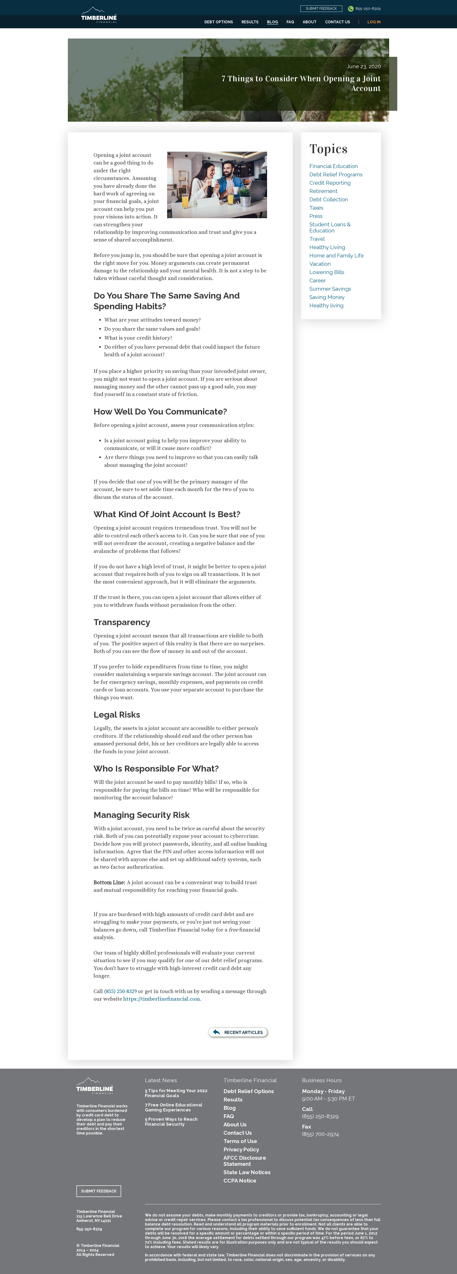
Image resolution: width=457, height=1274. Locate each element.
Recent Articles (243, 1032)
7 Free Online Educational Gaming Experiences (174, 1107)
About (310, 22)
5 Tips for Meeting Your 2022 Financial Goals (176, 1093)
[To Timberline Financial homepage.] (99, 17)
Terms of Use (240, 1141)
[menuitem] (218, 21)
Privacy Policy (241, 1149)
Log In (374, 22)
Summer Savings (330, 289)
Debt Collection (328, 199)
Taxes (316, 208)
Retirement (323, 191)
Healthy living (326, 305)
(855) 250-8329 (120, 991)
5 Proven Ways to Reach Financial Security (171, 1122)
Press (316, 216)
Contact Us (337, 22)
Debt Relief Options (249, 1091)
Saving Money (327, 297)
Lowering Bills (326, 272)
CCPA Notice (240, 1180)
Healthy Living (327, 247)
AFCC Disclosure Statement (245, 1161)
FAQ (290, 22)
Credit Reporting (330, 183)
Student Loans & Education (330, 227)
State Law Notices (247, 1172)
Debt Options (218, 22)
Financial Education (333, 166)
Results (250, 22)
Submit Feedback (321, 8)
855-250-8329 (368, 8)
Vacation (320, 264)
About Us (235, 1124)
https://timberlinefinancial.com (161, 999)
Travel (317, 239)
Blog (272, 22)
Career (317, 280)
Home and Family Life (336, 255)
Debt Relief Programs (336, 174)
